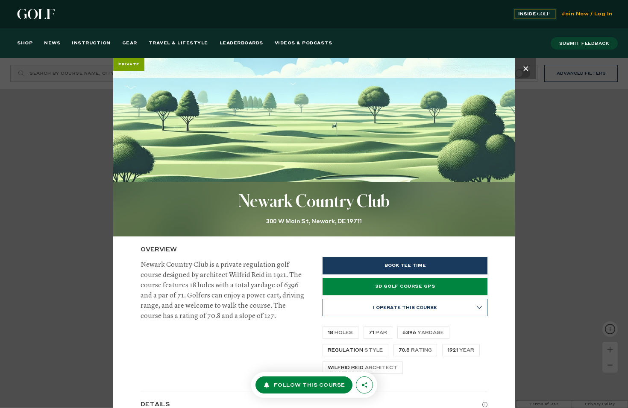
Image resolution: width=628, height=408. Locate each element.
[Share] (364, 384)
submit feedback (584, 43)
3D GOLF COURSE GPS (405, 286)
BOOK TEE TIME (405, 265)
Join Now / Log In (587, 14)
